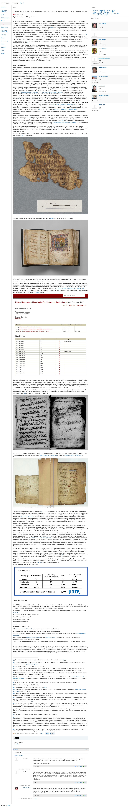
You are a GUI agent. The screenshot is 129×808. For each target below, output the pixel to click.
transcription (97, 15)
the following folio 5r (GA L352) (73, 455)
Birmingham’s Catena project (30, 664)
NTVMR (15, 612)
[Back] (14, 11)
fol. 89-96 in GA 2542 (26, 516)
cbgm (102, 10)
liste (48, 733)
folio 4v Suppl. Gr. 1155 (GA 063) (48, 455)
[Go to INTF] (11, 3)
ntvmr (53, 733)
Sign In (22, 3)
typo (105, 15)
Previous (16, 749)
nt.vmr (108, 13)
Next (86, 749)
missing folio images (98, 13)
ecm (97, 11)
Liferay (8, 805)
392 (25, 393)
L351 (51, 218)
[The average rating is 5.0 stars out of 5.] (15, 744)
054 (20, 393)
